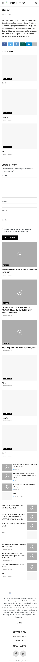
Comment (6, 175)
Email (4, 211)
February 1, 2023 (7, 86)
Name (4, 201)
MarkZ (4, 83)
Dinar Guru (7, 79)
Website (4, 220)
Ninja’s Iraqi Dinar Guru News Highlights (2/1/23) (19, 348)
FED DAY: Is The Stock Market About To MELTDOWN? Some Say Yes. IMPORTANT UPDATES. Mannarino (16, 310)
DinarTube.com (20, 640)
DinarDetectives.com (19, 636)
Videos (5, 265)
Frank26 (4, 117)
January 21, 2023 (7, 14)
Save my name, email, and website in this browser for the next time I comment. (18, 230)
